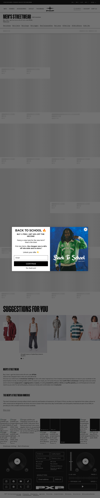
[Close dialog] (85, 229)
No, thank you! (31, 268)
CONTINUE (31, 264)
